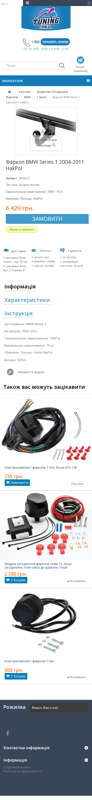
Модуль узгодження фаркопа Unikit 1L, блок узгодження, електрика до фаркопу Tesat (38, 565)
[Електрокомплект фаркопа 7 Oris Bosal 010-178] (46, 429)
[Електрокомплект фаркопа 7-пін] (46, 623)
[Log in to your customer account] (87, 3)
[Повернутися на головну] (9, 92)
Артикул (11, 178)
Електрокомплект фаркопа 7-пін (29, 661)
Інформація (20, 286)
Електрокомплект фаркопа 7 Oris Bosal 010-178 (40, 467)
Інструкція (18, 313)
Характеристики (27, 299)
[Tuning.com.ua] (46, 18)
